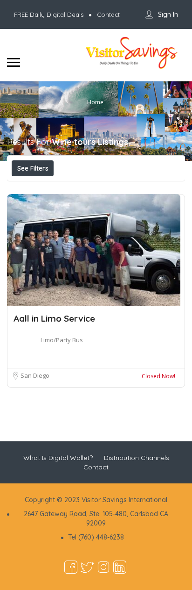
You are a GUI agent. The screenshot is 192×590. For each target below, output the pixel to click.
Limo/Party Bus (62, 340)
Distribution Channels (136, 457)
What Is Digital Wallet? (58, 457)
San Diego (35, 375)
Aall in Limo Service (54, 318)
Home (95, 102)
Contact (96, 467)
